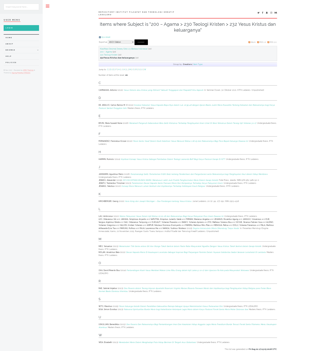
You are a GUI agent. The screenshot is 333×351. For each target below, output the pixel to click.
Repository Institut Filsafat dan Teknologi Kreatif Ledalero (137, 13)
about (10, 44)
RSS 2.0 (273, 42)
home (9, 38)
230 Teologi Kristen (108, 55)
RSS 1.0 (263, 42)
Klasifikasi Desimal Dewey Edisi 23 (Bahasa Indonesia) (124, 49)
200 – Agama (106, 52)
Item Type (197, 64)
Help (8, 56)
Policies (11, 62)
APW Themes (28, 70)
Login (9, 28)
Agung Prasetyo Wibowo (21, 73)
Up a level (105, 37)
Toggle (48, 6)
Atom (253, 42)
